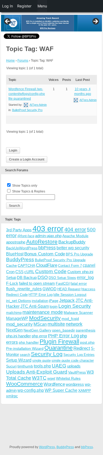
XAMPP (84, 390)
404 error (75, 229)
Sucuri (11, 366)
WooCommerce (24, 384)
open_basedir (63, 330)
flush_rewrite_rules (24, 289)
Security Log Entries (79, 355)
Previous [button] (8, 22)
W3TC (39, 378)
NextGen (14, 330)
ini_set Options (18, 300)
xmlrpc (12, 396)
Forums (22, 60)
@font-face (25, 236)
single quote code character (73, 360)
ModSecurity (45, 318)
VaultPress (77, 372)
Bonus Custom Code (44, 253)
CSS (19, 271)
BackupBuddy (72, 242)
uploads (74, 366)
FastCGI (63, 283)
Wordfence (54, 384)
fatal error (79, 283)
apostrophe (15, 242)
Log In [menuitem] (7, 6)
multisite (56, 324)
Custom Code (51, 271)
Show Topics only (24, 185)
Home (10, 60)
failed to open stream (37, 283)
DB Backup (27, 277)
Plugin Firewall (59, 341)
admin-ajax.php (48, 235)
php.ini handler (18, 336)
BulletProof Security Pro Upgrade (60, 260)
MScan (40, 324)
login (54, 306)
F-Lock (12, 283)
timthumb (25, 366)
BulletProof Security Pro (27, 110)
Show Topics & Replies (28, 191)
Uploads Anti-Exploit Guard (36, 372)
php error (39, 336)
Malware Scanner (78, 312)
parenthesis (85, 330)
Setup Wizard (18, 360)
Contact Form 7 (70, 266)
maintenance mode (42, 312)
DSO (43, 277)
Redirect (81, 348)
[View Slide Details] (51, 23)
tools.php (42, 366)
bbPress (47, 247)
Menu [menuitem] (42, 6)
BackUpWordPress (22, 248)
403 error (48, 228)
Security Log (47, 354)
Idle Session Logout (69, 294)
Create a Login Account (26, 159)
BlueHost (15, 254)
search (25, 355)
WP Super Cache (61, 390)
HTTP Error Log (41, 295)
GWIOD (50, 289)
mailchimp (14, 313)
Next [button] (95, 22)
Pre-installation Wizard (25, 348)
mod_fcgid (70, 318)
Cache (11, 265)
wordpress (75, 384)
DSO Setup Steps (62, 278)
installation (40, 301)
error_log (85, 277)
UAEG (59, 366)
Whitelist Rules (68, 378)
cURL (29, 271)
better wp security (73, 247)
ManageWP (17, 318)
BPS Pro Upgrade (79, 254)
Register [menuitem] (24, 6)
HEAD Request (69, 289)
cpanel (89, 265)
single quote (41, 360)
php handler (29, 342)
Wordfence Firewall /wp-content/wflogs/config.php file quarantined (26, 93)
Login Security (74, 306)
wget (51, 378)
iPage (53, 300)
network (74, 324)
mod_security (19, 324)
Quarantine (58, 347)
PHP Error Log (63, 335)
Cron (10, 271)
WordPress (47, 447)
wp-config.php (30, 390)
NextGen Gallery (37, 330)
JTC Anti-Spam (34, 306)
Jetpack (67, 300)
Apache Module (75, 236)
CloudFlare (46, 265)
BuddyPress (20, 259)
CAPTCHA (26, 265)
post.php (87, 342)
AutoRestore (42, 241)
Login (13, 150)
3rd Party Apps (19, 230)
